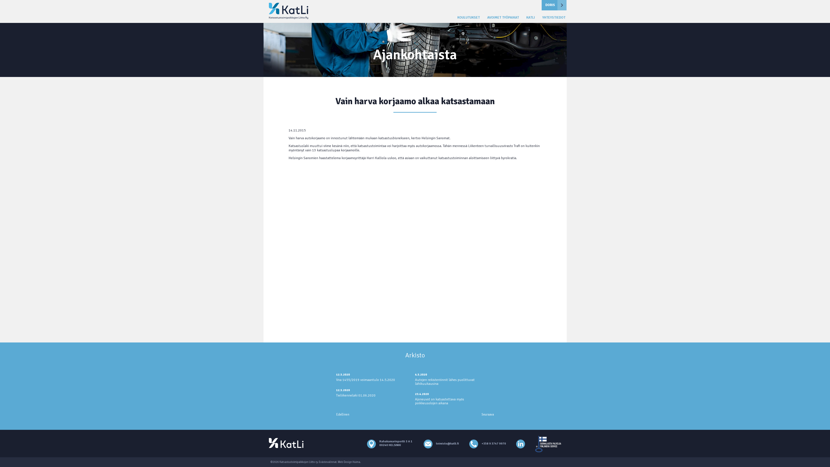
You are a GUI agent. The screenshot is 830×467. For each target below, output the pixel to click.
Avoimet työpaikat (503, 18)
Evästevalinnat (328, 462)
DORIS (550, 5)
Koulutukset (468, 18)
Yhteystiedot (553, 18)
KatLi (530, 18)
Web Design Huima (349, 462)
